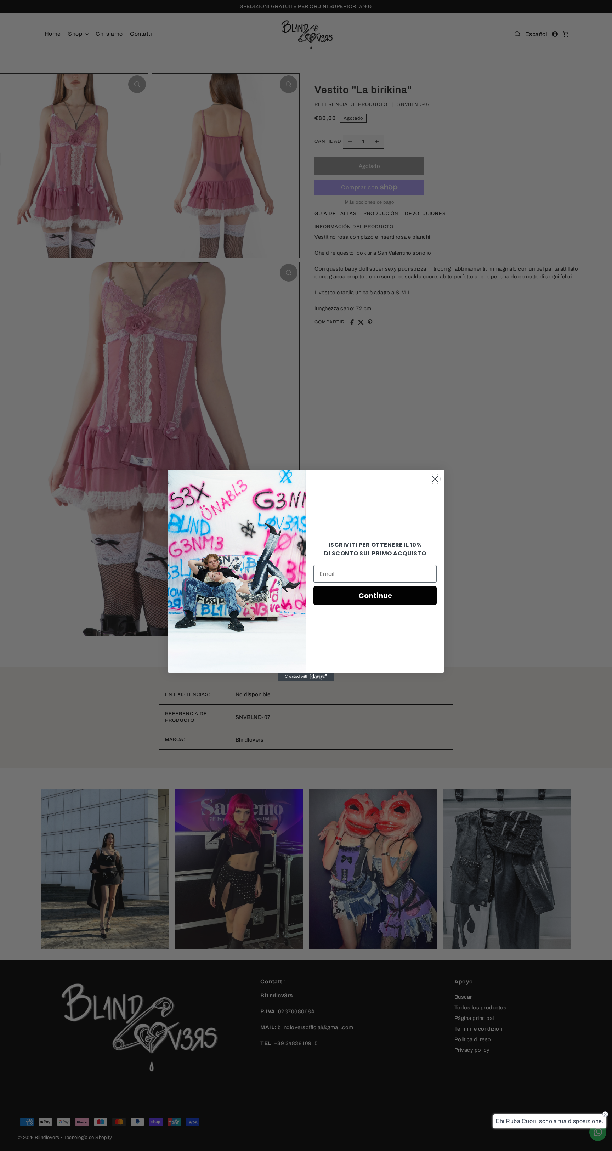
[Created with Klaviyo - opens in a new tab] (306, 677)
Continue (375, 596)
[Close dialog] (435, 479)
